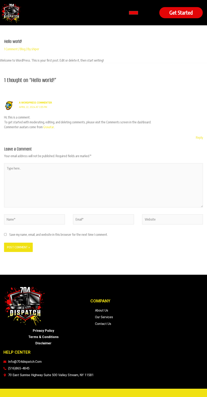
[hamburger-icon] (133, 13)
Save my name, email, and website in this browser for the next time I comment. (58, 235)
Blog (22, 49)
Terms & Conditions (43, 337)
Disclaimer (43, 343)
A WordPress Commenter (35, 102)
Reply (199, 138)
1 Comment (11, 49)
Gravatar (48, 127)
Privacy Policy (43, 331)
